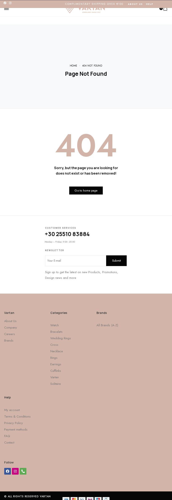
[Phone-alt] (23, 471)
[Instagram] (10, 3)
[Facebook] (5, 3)
